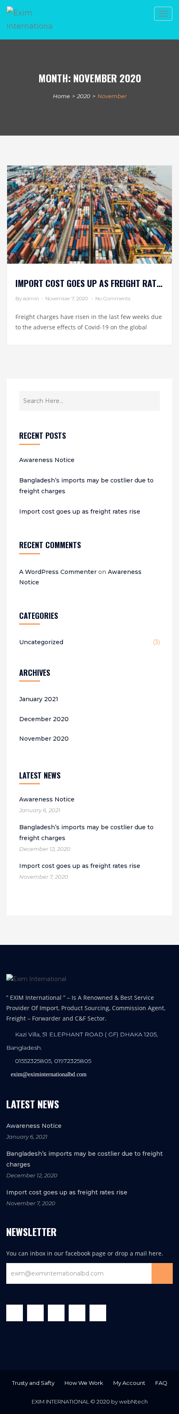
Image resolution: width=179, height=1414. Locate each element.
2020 (83, 96)
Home (61, 96)
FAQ (161, 1382)
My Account (129, 1382)
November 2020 (44, 738)
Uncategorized (41, 642)
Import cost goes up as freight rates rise (79, 511)
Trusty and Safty (33, 1382)
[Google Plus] (58, 1315)
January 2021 (38, 699)
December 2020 (44, 719)
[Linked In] (79, 1315)
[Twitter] (37, 1315)
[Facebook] (16, 1315)
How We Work (84, 1382)
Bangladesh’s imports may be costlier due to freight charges (86, 486)
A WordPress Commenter (58, 572)
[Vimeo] (100, 1315)
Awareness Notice (47, 460)
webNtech (133, 1401)
